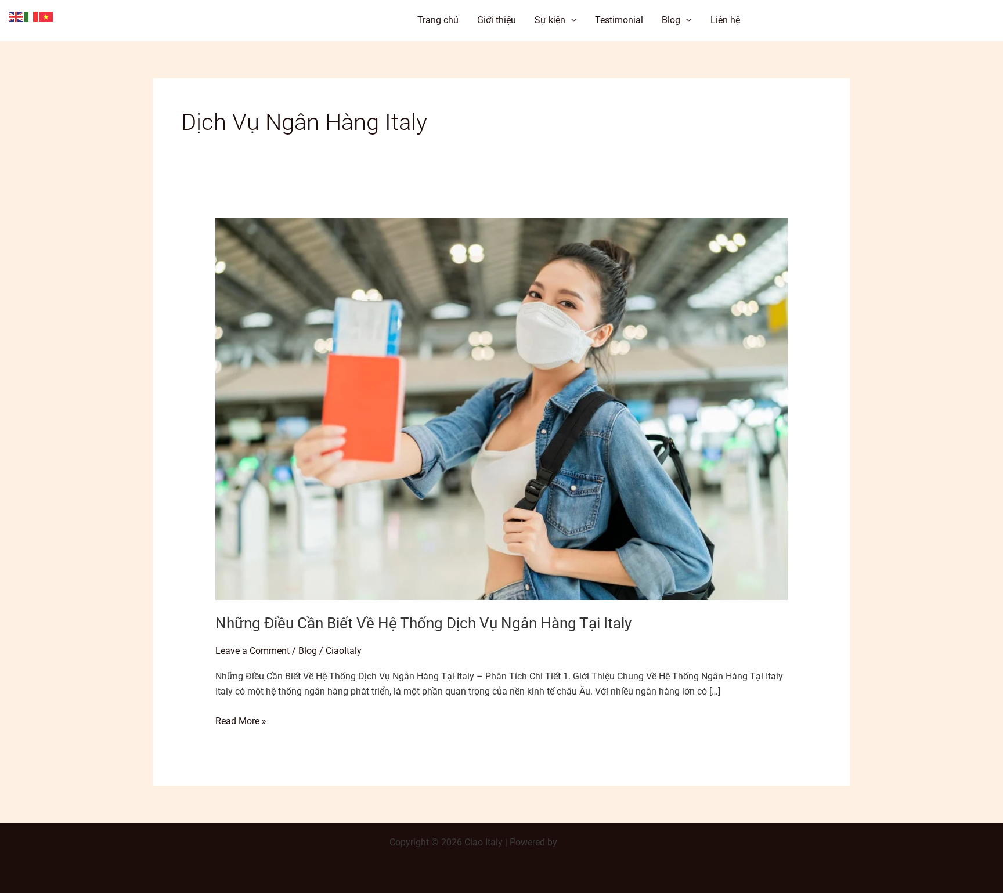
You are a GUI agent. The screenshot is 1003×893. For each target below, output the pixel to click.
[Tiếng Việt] (46, 15)
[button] (805, 20)
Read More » (240, 720)
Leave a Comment (252, 650)
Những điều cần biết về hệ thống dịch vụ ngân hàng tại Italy (423, 623)
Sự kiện (550, 20)
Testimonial (619, 20)
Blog (671, 20)
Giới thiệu (496, 20)
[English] (16, 15)
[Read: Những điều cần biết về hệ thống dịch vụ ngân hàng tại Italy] (501, 408)
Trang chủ (438, 20)
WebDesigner (587, 842)
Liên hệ (725, 20)
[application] (571, 20)
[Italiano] (31, 15)
